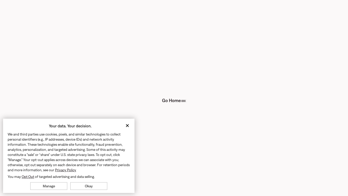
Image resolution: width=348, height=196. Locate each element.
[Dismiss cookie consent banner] (127, 126)
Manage (49, 186)
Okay (89, 186)
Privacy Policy (65, 170)
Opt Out (28, 177)
